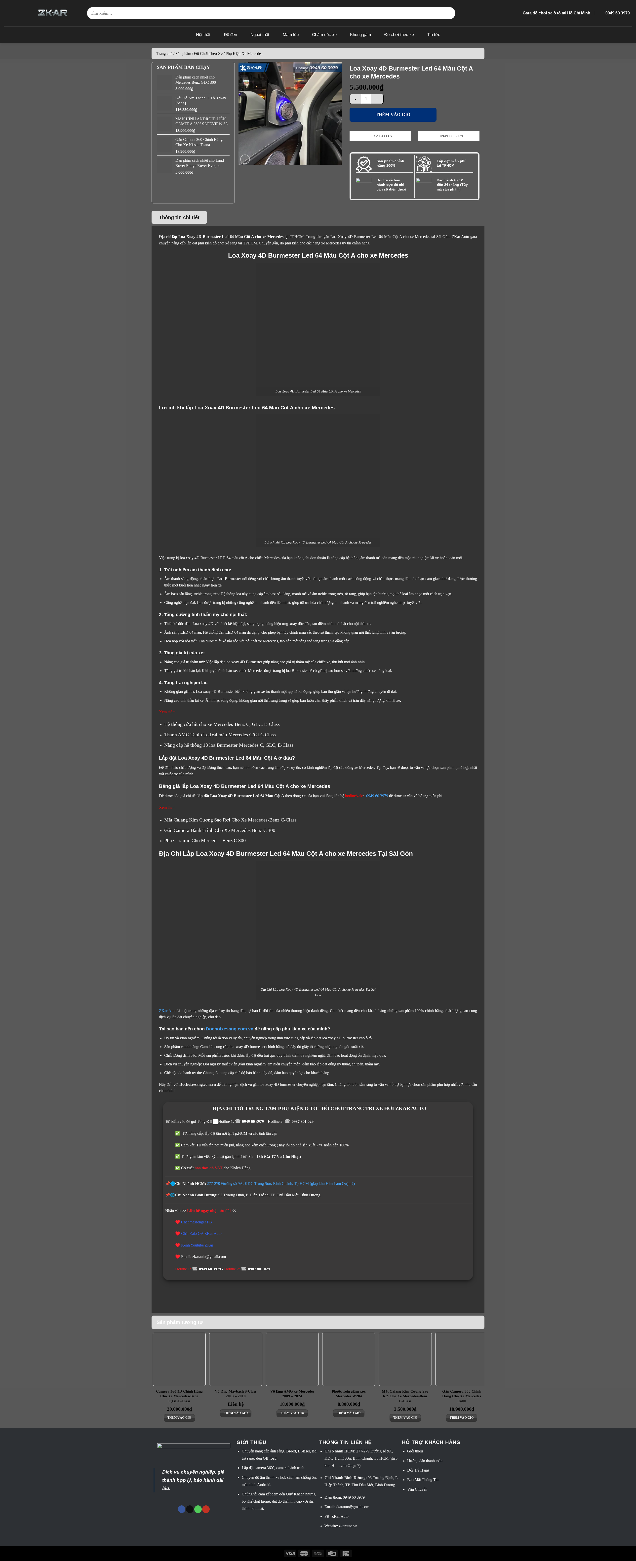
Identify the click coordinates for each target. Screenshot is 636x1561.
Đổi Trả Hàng (418, 1470)
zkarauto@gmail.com (352, 1507)
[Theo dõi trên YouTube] (206, 1509)
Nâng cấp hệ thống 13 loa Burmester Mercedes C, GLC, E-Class (228, 745)
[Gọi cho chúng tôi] (198, 1509)
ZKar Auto (167, 1011)
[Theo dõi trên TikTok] (190, 1509)
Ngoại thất (259, 34)
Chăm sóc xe (324, 34)
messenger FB (201, 1222)
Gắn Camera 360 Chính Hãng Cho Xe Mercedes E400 (461, 1396)
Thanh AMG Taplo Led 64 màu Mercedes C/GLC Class (220, 734)
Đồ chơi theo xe (399, 34)
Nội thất (203, 34)
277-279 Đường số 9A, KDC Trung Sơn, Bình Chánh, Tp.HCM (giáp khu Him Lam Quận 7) (281, 1183)
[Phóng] (245, 159)
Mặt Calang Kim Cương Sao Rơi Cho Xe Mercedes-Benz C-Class (230, 819)
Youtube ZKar (202, 1245)
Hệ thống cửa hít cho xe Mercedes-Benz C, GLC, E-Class (222, 724)
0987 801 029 (303, 1121)
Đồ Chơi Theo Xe (208, 53)
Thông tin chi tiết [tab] (179, 217)
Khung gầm (360, 34)
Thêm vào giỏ (393, 114)
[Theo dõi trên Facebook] (181, 1509)
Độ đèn (230, 34)
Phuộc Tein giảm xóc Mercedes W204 (349, 1393)
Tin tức (433, 34)
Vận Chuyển (417, 1489)
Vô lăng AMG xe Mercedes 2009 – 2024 (292, 1393)
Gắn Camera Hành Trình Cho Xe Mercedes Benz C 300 (219, 830)
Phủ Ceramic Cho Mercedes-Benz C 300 (205, 840)
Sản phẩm (183, 53)
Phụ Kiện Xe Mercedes (244, 53)
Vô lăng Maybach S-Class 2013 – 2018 (236, 1393)
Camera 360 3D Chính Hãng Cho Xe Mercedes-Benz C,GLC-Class (179, 1396)
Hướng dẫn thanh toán (424, 1461)
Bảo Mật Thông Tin (422, 1480)
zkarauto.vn (348, 1526)
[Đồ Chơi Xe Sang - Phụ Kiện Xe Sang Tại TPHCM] (53, 13)
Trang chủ (164, 53)
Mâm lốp (291, 34)
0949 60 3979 (377, 796)
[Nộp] (449, 13)
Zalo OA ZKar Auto (206, 1233)
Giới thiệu (415, 1451)
